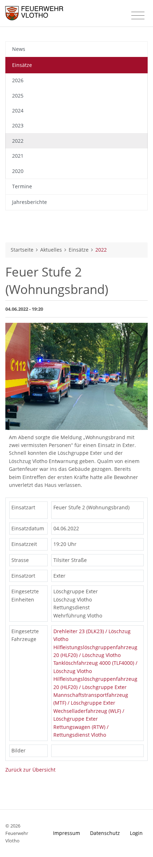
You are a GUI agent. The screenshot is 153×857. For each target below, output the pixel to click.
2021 (17, 155)
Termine (22, 186)
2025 (17, 95)
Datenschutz (105, 833)
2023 (17, 125)
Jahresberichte (29, 202)
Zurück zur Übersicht (30, 769)
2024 (17, 110)
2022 (17, 140)
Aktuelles (51, 249)
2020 (17, 171)
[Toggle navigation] (138, 15)
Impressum (66, 833)
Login (136, 833)
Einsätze (22, 65)
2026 (17, 80)
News (18, 49)
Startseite (22, 249)
